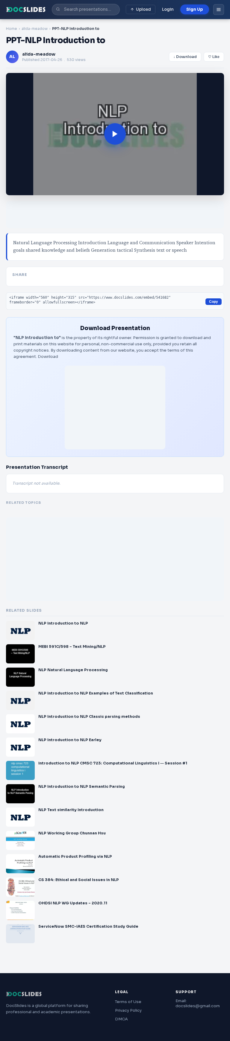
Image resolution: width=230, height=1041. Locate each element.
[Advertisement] (115, 407)
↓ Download (185, 56)
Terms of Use (128, 1001)
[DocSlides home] (26, 9)
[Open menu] (218, 9)
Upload (143, 9)
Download (48, 356)
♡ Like (214, 57)
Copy (213, 301)
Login (168, 9)
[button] (115, 134)
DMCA (121, 1019)
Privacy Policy (128, 1010)
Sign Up (194, 9)
